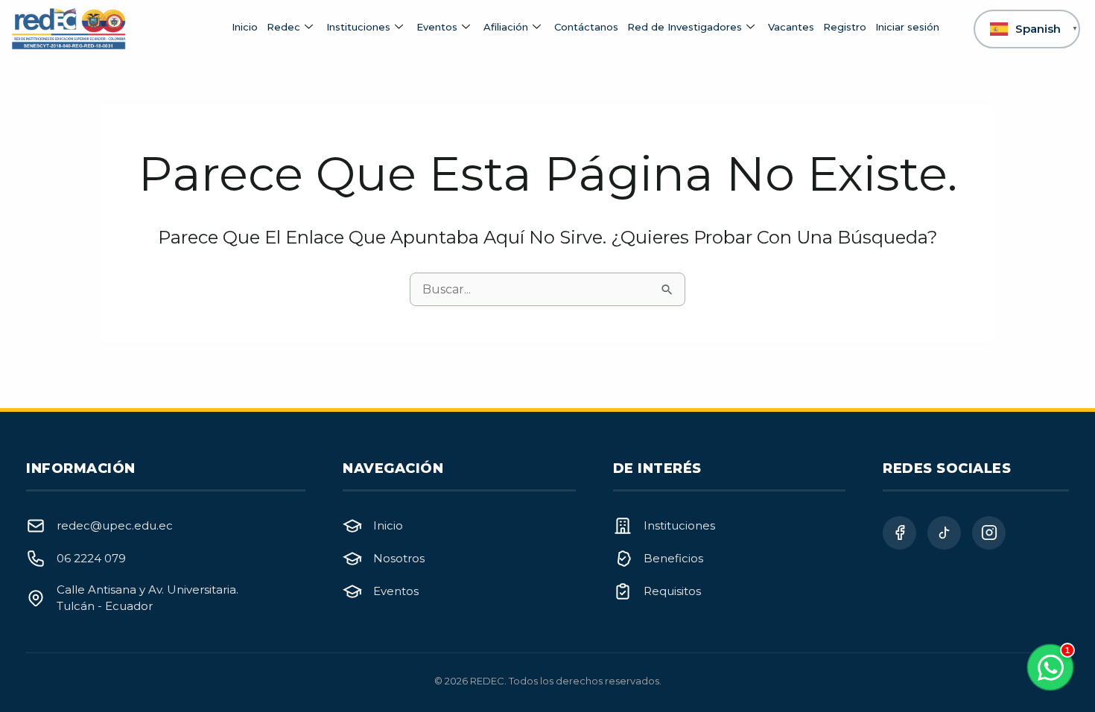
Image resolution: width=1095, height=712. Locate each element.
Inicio (245, 27)
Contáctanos (586, 27)
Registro (844, 27)
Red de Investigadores (684, 27)
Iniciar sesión (907, 27)
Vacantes (791, 27)
